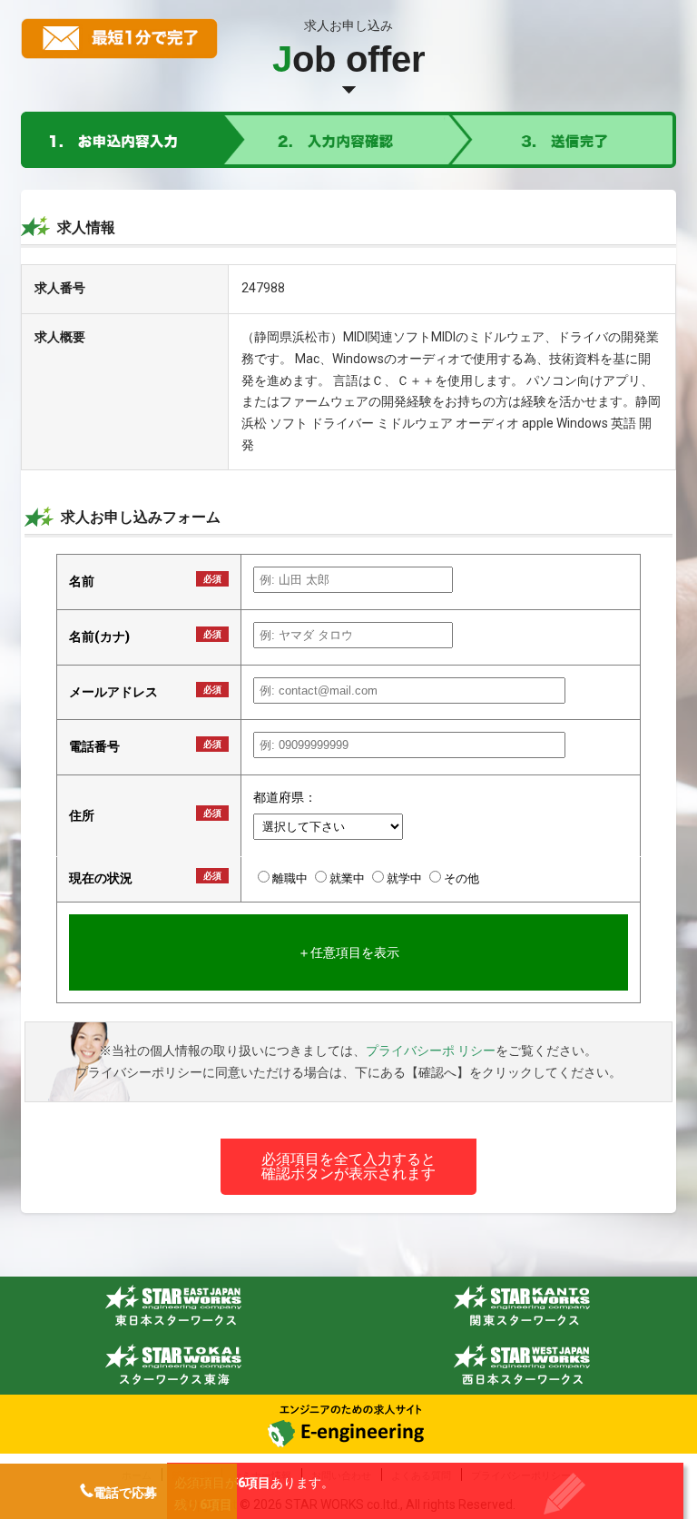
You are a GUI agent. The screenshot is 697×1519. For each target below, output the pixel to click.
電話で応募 (125, 1492)
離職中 (291, 878)
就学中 (406, 878)
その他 (461, 878)
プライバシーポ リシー (431, 1050)
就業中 (348, 878)
